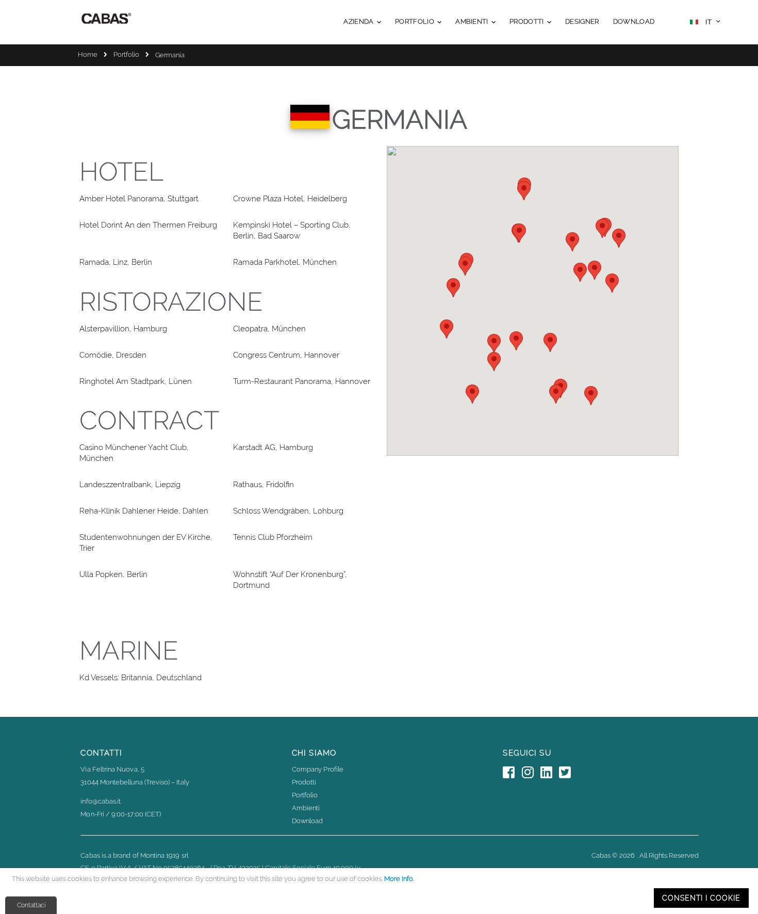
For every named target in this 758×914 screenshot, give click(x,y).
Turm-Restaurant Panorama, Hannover (301, 381)
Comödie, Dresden (112, 355)
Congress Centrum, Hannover (286, 355)
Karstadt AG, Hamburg (273, 447)
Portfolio (126, 54)
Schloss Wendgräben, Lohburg (288, 511)
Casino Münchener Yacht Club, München (134, 453)
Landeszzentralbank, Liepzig (129, 484)
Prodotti (304, 782)
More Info (398, 879)
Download (307, 821)
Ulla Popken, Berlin (113, 574)
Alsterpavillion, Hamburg (123, 328)
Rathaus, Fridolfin (263, 484)
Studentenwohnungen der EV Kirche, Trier (145, 543)
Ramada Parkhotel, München (285, 262)
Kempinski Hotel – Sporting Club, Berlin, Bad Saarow (292, 230)
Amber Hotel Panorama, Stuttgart (139, 198)
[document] (380, 891)
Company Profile (317, 769)
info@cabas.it (100, 801)
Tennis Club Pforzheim (272, 537)
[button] (705, 23)
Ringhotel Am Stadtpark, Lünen (135, 381)
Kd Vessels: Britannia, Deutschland (140, 677)
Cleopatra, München (269, 328)
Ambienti (306, 808)
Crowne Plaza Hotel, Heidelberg (290, 198)
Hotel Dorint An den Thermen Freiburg (148, 225)
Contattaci (31, 905)
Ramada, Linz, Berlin (115, 262)
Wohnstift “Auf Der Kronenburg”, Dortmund (290, 580)
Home (87, 54)
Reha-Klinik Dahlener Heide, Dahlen (143, 511)
